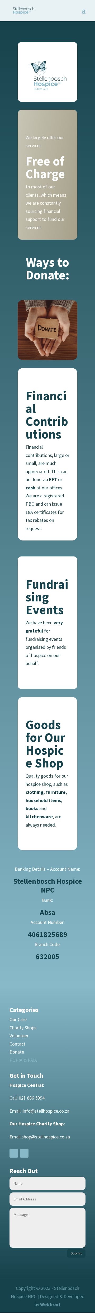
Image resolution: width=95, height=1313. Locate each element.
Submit (76, 1253)
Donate (17, 1052)
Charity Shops (23, 1028)
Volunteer (19, 1036)
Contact (17, 1044)
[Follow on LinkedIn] (24, 1153)
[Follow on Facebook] (14, 1153)
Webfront (50, 1304)
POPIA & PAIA (23, 1060)
